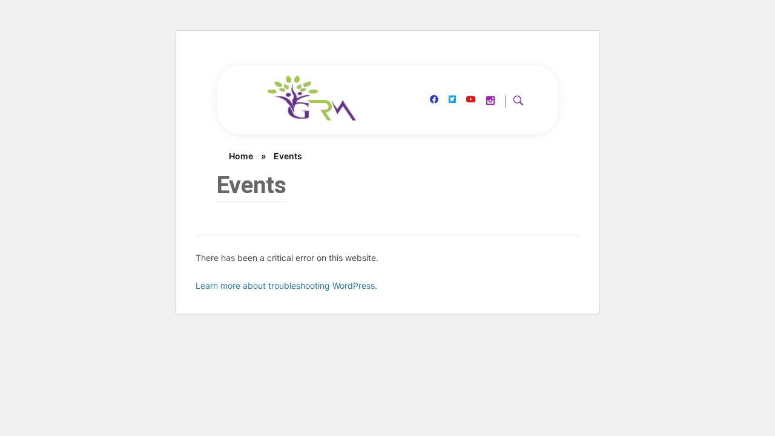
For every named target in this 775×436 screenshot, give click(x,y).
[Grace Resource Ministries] (313, 98)
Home (241, 156)
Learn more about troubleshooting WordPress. (286, 285)
